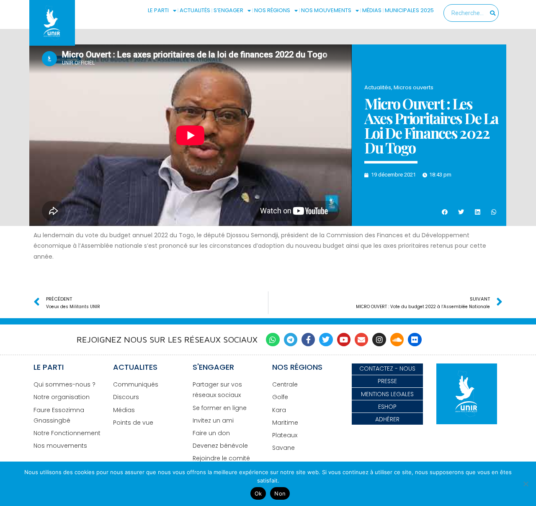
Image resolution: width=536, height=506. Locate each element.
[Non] (525, 484)
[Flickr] (414, 339)
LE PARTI (158, 10)
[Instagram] (379, 339)
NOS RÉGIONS (272, 10)
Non (280, 493)
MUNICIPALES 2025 (409, 10)
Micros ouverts (413, 87)
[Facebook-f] (308, 339)
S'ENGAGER (213, 367)
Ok (258, 493)
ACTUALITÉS (195, 10)
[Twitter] (325, 339)
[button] (444, 212)
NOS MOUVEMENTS (326, 10)
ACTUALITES (135, 367)
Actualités (377, 87)
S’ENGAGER (228, 10)
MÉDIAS (371, 10)
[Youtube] (343, 339)
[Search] (492, 13)
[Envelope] (361, 339)
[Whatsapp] (272, 339)
